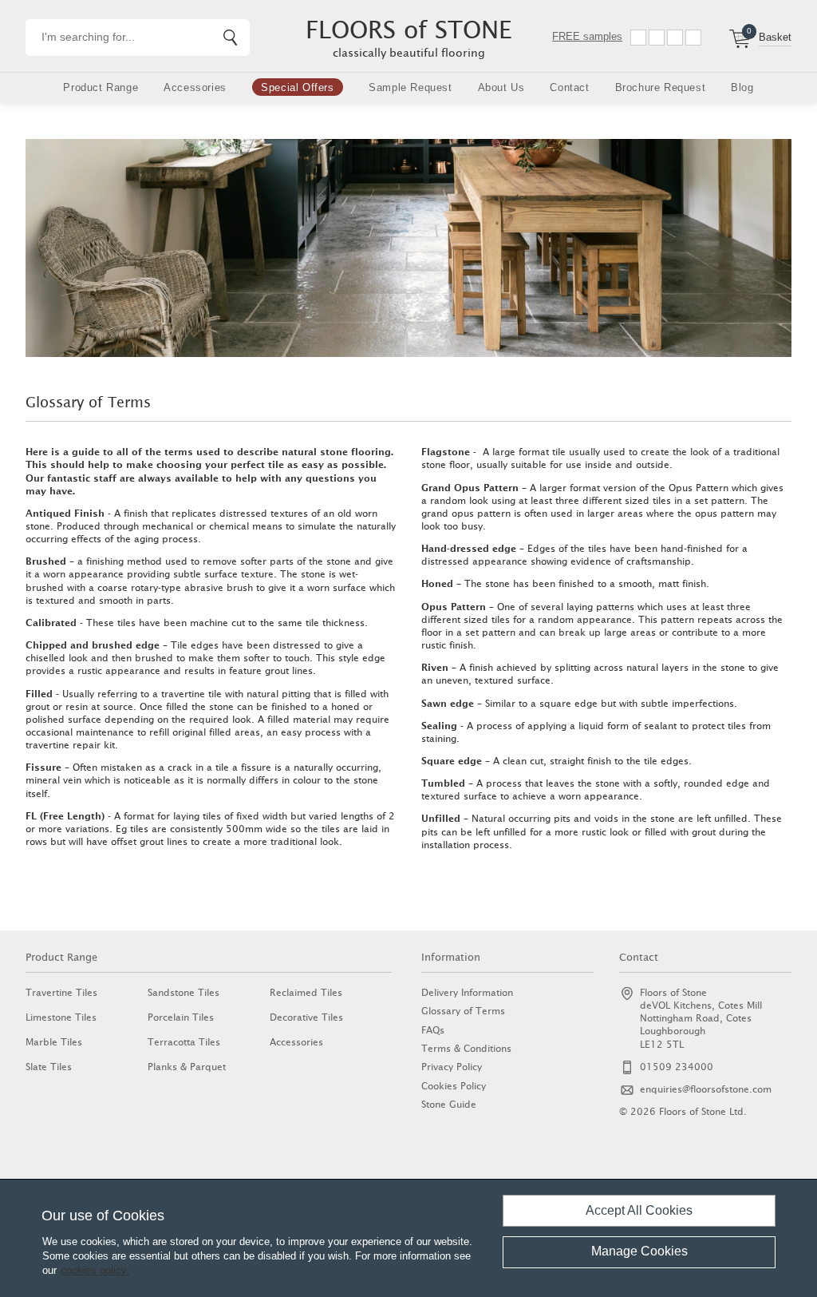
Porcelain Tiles (181, 1017)
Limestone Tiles (61, 1017)
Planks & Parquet (187, 1067)
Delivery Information (467, 992)
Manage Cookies (639, 1251)
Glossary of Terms (463, 1011)
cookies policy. (95, 1270)
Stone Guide (448, 1104)
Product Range (100, 87)
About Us (501, 87)
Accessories (195, 87)
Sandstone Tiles (183, 992)
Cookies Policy (453, 1086)
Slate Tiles (49, 1067)
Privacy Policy (451, 1067)
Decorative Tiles (306, 1017)
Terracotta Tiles (184, 1042)
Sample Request (410, 87)
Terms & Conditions (466, 1048)
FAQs (432, 1030)
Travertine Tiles (61, 992)
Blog (742, 87)
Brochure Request (660, 87)
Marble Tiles (54, 1042)
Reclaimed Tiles (306, 992)
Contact (569, 87)
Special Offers (297, 87)
